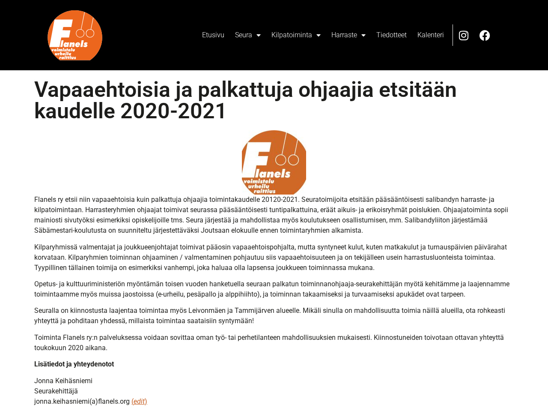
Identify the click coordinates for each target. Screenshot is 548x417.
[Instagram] (463, 35)
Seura (243, 35)
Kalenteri (430, 35)
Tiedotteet (391, 35)
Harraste (344, 35)
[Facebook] (485, 35)
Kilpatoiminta (291, 35)
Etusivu (213, 35)
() (139, 401)
